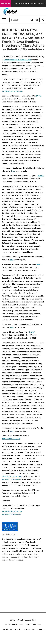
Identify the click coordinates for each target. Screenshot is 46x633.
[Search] (31, 19)
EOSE (38, 96)
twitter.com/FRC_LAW (11, 439)
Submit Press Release (14, 625)
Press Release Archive (27, 620)
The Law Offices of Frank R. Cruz (17, 60)
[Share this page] (42, 20)
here (13, 171)
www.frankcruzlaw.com (11, 479)
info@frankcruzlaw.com (11, 476)
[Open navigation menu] (4, 20)
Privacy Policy (29, 629)
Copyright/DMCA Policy (12, 629)
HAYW (32, 332)
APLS (39, 264)
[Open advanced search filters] (36, 19)
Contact (40, 629)
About (12, 620)
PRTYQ (40, 176)
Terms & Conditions (33, 625)
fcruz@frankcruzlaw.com (12, 91)
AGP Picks (5, 3)
